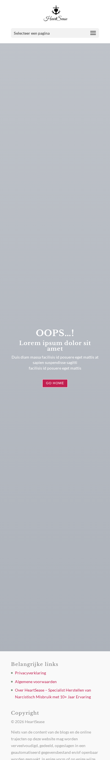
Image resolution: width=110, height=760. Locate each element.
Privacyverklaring (30, 672)
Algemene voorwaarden (36, 681)
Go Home (55, 383)
